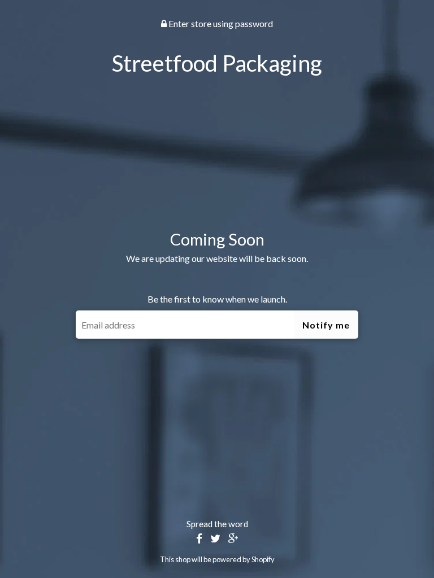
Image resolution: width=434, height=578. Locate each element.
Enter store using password (220, 23)
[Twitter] (215, 539)
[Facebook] (199, 539)
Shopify (263, 559)
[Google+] (233, 539)
